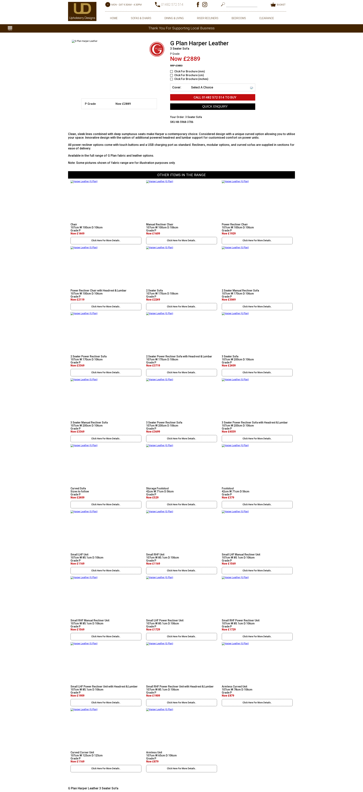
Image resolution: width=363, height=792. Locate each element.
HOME (114, 18)
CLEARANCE (266, 18)
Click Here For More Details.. (106, 240)
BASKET (281, 4)
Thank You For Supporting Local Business (181, 28)
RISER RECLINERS (207, 18)
